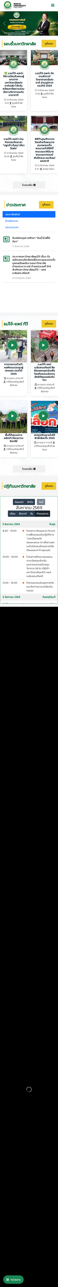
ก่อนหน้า (19, 502)
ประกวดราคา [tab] (12, 227)
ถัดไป (30, 502)
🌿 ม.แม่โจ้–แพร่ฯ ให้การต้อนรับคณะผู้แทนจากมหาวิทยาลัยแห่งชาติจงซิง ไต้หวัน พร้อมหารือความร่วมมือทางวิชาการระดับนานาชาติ (13, 84)
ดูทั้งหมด (49, 43)
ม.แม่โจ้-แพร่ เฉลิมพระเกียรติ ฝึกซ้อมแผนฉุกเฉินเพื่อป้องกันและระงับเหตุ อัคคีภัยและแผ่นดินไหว (44, 372)
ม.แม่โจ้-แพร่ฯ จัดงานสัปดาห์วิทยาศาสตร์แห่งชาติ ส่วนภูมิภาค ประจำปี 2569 (44, 79)
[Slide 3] (34, 31)
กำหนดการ (42, 514)
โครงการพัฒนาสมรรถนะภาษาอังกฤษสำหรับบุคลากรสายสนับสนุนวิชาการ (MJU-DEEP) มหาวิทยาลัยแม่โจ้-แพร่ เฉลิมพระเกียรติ (39, 566)
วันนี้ (41, 502)
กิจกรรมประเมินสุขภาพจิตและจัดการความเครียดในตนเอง (40, 586)
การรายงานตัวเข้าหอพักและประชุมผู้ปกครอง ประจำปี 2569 (13, 368)
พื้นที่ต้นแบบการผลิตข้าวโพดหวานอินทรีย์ (13, 438)
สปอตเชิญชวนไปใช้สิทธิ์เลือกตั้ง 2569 (44, 436)
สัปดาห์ (23, 514)
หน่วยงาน (16, 1280)
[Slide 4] (40, 31)
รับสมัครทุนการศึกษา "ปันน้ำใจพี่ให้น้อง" (31, 239)
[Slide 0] (17, 31)
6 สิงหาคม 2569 (11, 597)
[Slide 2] (29, 31)
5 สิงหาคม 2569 (11, 524)
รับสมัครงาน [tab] (11, 221)
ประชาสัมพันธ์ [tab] (12, 214)
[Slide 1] (23, 31)
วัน (31, 514)
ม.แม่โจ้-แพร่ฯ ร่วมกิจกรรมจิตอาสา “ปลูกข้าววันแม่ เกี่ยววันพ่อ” (13, 143)
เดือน (12, 514)
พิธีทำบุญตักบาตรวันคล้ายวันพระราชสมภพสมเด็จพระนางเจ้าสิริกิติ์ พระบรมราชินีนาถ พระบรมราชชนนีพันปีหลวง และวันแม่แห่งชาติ (44, 150)
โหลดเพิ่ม (27, 185)
